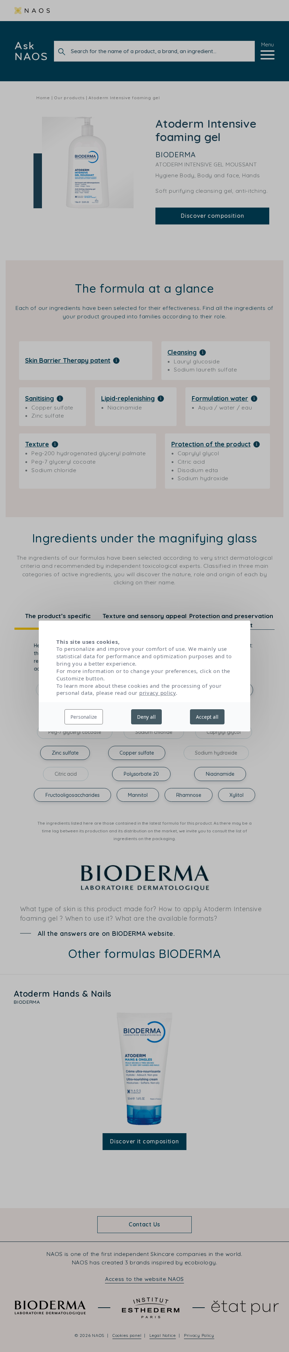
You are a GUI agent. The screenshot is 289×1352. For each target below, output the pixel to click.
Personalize (83, 716)
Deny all (146, 716)
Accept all (207, 716)
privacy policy (157, 692)
